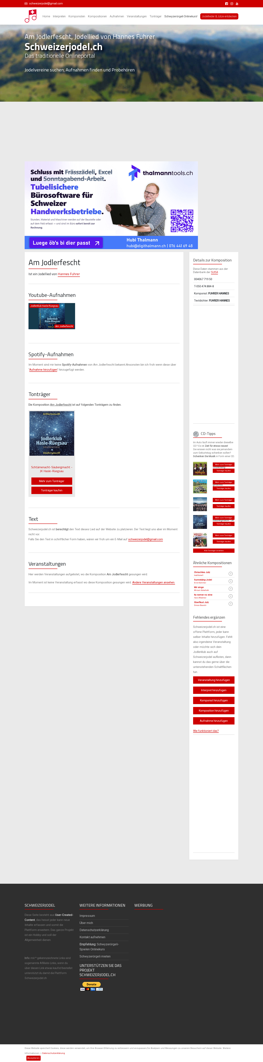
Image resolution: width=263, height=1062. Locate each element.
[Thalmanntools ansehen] (111, 203)
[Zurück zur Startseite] (31, 14)
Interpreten (59, 16)
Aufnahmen (117, 16)
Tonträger (156, 16)
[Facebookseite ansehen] (226, 3)
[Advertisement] (131, 131)
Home (46, 16)
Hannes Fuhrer (69, 273)
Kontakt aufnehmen (92, 937)
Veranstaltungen (137, 16)
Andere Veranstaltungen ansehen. (153, 582)
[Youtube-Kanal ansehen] (236, 3)
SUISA (214, 272)
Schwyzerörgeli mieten (95, 956)
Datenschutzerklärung (53, 1053)
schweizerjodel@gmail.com (46, 3)
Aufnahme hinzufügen (43, 369)
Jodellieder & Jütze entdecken (219, 16)
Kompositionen (97, 16)
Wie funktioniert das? (206, 730)
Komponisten (77, 16)
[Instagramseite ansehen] (231, 3)
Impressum (87, 916)
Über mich (86, 923)
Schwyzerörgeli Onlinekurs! (180, 16)
